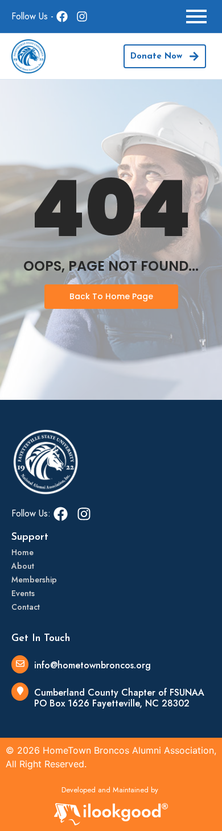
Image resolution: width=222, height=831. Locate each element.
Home (22, 552)
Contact (25, 607)
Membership (34, 579)
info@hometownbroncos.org (92, 665)
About (22, 566)
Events (23, 593)
